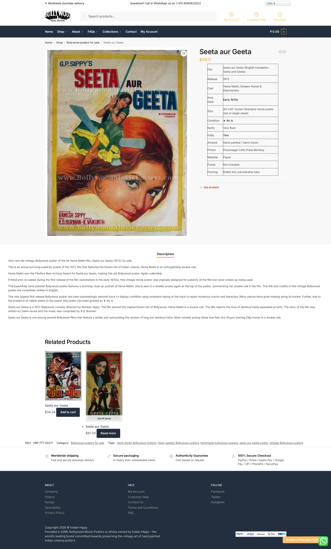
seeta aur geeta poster (253, 442)
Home (48, 42)
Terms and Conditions (143, 507)
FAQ (130, 513)
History (50, 497)
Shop (59, 42)
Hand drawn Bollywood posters (136, 442)
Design (49, 502)
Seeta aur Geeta (56, 405)
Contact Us (135, 502)
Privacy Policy (54, 513)
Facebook (218, 491)
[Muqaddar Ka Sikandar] (280, 52)
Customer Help (256, 19)
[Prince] (284, 52)
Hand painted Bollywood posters (178, 442)
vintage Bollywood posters (286, 442)
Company (51, 491)
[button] (278, 31)
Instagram (218, 502)
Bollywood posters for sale (83, 42)
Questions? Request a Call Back (304, 539)
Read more (108, 433)
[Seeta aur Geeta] (63, 376)
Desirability (52, 507)
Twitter (216, 497)
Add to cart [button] (68, 412)
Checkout (280, 19)
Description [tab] (165, 254)
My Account (231, 19)
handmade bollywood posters (219, 442)
